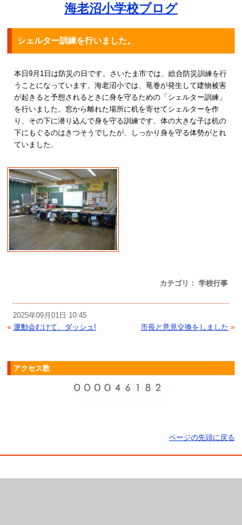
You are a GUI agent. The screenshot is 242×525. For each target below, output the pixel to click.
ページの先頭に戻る (202, 437)
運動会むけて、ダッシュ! (55, 327)
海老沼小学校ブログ (121, 8)
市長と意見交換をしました (184, 327)
